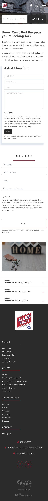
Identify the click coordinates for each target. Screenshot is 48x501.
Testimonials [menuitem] (6, 391)
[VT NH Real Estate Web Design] (24, 483)
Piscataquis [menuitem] (6, 418)
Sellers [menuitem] (4, 375)
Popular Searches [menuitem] (8, 355)
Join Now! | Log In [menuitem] (8, 362)
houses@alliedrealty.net (26, 453)
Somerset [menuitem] (5, 404)
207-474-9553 (38, 5)
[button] (37, 19)
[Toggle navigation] (44, 5)
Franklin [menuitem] (5, 408)
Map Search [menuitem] (6, 352)
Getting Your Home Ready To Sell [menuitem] (14, 381)
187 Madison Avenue (25, 448)
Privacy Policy (26, 126)
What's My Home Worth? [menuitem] (11, 378)
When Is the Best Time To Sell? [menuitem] (13, 385)
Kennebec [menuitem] (6, 411)
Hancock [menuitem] (5, 421)
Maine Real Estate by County (17, 292)
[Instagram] (28, 464)
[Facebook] (20, 464)
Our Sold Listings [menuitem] (8, 388)
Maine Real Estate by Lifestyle (17, 283)
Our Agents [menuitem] (6, 434)
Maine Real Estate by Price (16, 301)
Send (8, 132)
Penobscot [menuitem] (6, 414)
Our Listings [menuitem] (6, 348)
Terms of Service (8, 138)
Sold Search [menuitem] (6, 359)
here (39, 53)
